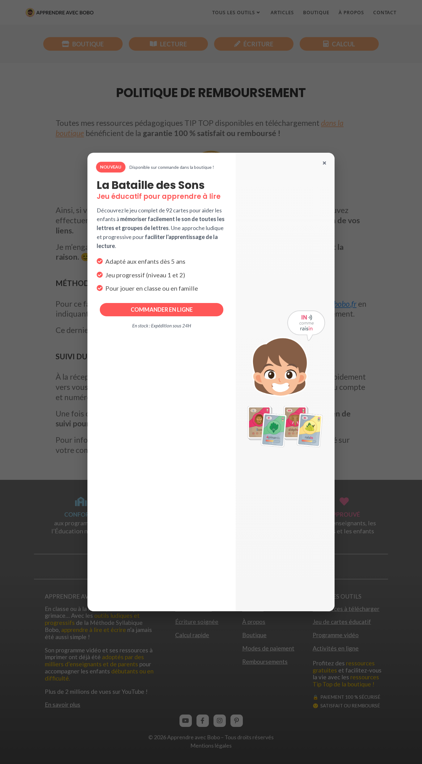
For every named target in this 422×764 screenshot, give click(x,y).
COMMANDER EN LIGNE (162, 309)
